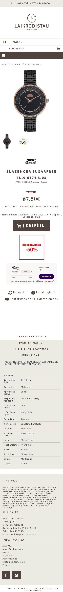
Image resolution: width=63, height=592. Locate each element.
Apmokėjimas (10, 559)
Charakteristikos (31, 336)
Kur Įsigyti (31, 355)
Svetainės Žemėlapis (14, 562)
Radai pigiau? (45, 292)
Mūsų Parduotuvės (13, 549)
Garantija (8, 552)
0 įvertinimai (27, 206)
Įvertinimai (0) (31, 343)
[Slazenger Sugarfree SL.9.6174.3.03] (8, 140)
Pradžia (7, 565)
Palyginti (19, 292)
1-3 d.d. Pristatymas (31, 349)
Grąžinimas (8, 555)
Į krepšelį (34, 225)
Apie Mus (7, 546)
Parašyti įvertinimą (47, 206)
